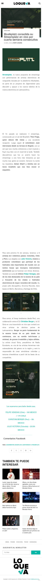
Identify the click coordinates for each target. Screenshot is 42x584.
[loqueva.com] (21, 3)
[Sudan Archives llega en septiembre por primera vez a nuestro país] (31, 520)
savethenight (26, 444)
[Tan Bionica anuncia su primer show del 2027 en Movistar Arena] (31, 497)
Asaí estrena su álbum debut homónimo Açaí (9, 506)
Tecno (26, 542)
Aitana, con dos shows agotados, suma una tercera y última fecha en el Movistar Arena (30, 485)
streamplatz (35, 444)
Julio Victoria (26, 259)
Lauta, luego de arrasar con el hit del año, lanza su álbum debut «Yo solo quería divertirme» (10, 485)
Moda (7, 542)
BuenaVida (33, 542)
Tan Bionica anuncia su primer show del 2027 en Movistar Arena (30, 507)
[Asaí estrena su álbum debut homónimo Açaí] (11, 497)
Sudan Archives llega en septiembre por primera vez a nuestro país (31, 531)
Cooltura (7, 30)
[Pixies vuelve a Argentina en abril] (11, 520)
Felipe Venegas (30, 274)
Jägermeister (10, 444)
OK (36, 552)
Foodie (12, 542)
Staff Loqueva (17, 43)
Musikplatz (18, 444)
